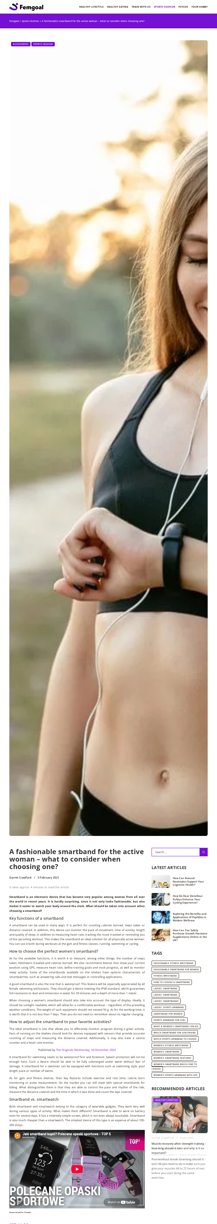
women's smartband (166, 1051)
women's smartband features (172, 1058)
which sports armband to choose (175, 1039)
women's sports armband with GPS (176, 1075)
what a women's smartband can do (176, 1026)
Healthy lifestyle (91, 6)
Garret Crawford (20, 877)
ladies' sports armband (169, 1007)
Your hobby (199, 6)
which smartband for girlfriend (175, 1032)
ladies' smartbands (166, 1001)
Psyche (183, 6)
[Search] (204, 852)
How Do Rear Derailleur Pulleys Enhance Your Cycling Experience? (188, 899)
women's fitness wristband (171, 1045)
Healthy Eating (117, 6)
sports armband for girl (170, 1020)
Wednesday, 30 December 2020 (95, 1050)
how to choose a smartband (172, 982)
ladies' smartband (165, 988)
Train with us (141, 6)
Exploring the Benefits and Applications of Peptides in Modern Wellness (189, 917)
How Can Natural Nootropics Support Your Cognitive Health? (188, 881)
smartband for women (168, 1013)
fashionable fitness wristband (173, 963)
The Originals (65, 1050)
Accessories (20, 44)
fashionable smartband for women (176, 969)
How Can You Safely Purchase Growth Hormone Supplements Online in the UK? (190, 935)
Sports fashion (164, 6)
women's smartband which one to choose (174, 1066)
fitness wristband (165, 975)
